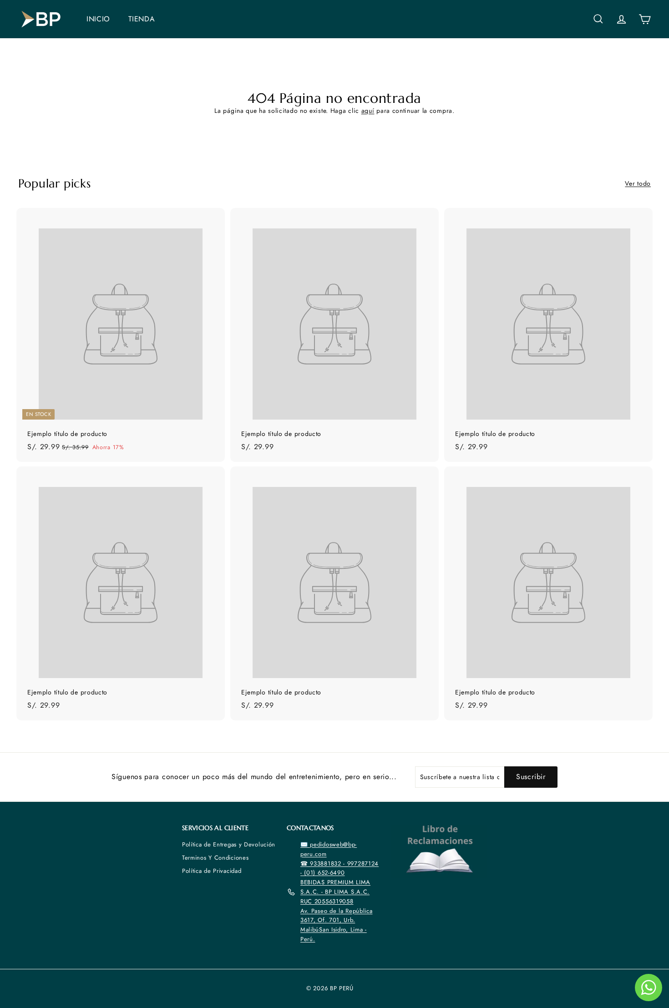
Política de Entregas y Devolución (228, 844)
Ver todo (638, 183)
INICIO (98, 19)
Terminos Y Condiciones (215, 857)
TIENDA (141, 19)
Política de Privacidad (211, 870)
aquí (368, 110)
